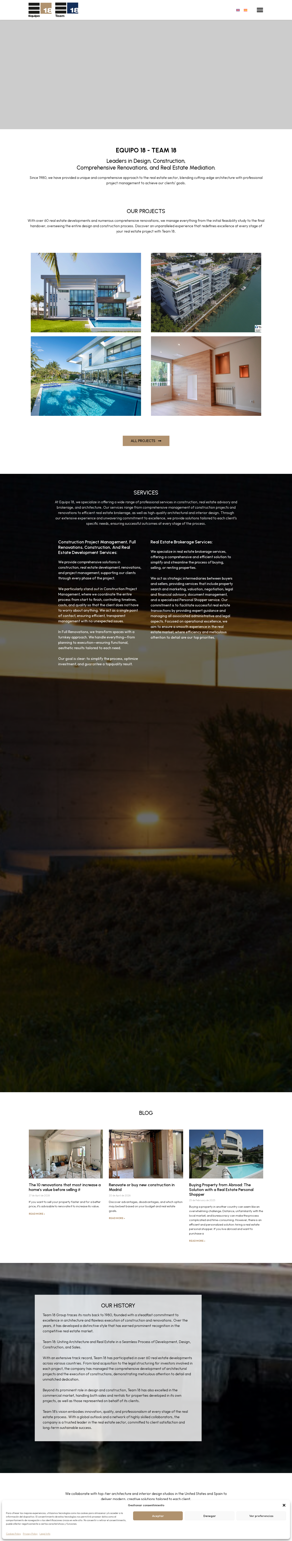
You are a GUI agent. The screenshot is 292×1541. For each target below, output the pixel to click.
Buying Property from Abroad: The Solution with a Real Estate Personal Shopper (221, 1189)
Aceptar (158, 1516)
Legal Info (45, 1533)
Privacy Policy (30, 1533)
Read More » (37, 1213)
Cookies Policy (13, 1533)
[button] (284, 1505)
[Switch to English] (238, 10)
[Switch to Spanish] (245, 10)
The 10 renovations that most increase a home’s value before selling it (65, 1187)
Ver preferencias (261, 1516)
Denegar (209, 1516)
